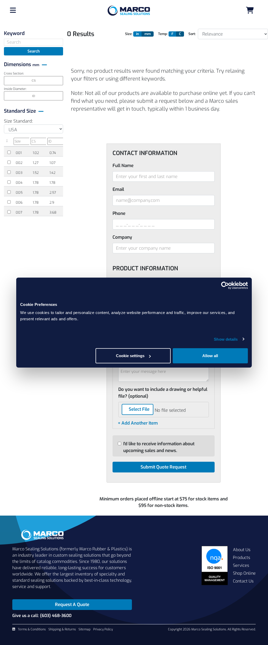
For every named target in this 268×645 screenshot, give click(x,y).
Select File (139, 409)
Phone (119, 213)
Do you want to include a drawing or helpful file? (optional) (162, 392)
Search (33, 51)
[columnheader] (8, 142)
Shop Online (244, 573)
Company (122, 237)
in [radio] (137, 34)
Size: (128, 34)
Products (241, 557)
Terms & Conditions (32, 629)
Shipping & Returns (62, 629)
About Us (241, 549)
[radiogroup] (144, 34)
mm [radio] (147, 34)
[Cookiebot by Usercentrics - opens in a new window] (225, 285)
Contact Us (243, 581)
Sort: (192, 34)
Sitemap (85, 629)
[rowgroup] (33, 181)
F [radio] (172, 34)
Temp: (163, 34)
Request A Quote (72, 605)
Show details (226, 339)
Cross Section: (14, 73)
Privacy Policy (103, 629)
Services (241, 565)
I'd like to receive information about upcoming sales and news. (158, 447)
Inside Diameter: (15, 89)
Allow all (210, 355)
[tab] (33, 33)
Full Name (123, 166)
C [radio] (180, 34)
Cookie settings (130, 355)
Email (118, 189)
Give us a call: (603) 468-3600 (41, 615)
